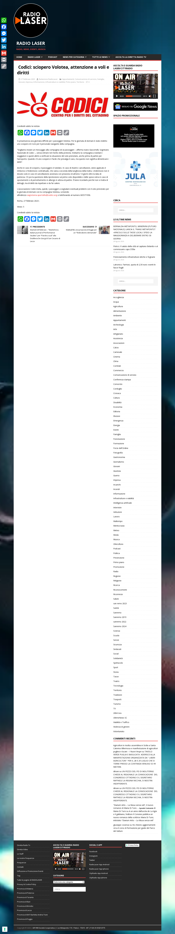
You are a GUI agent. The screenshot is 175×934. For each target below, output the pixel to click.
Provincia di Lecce (24, 910)
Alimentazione (119, 311)
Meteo (116, 530)
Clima (115, 361)
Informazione (39, 82)
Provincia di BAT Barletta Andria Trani (32, 914)
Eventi (116, 429)
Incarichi (117, 484)
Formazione (118, 443)
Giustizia (117, 471)
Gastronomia (119, 457)
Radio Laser (34, 57)
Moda (116, 535)
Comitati (117, 366)
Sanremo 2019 (119, 617)
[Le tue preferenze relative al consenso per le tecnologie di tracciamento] (4, 929)
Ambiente (117, 315)
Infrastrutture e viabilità (55, 82)
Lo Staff (20, 854)
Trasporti (117, 699)
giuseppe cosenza (121, 825)
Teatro (116, 681)
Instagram (93, 856)
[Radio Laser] (31, 36)
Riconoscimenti (120, 589)
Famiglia (100, 79)
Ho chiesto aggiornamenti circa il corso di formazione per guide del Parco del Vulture (134, 828)
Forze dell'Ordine (120, 448)
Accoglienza (118, 297)
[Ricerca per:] (136, 210)
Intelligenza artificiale (122, 503)
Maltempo (117, 521)
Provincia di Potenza (25, 893)
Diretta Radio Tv (23, 845)
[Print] (4, 59)
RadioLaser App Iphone (99, 869)
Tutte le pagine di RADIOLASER (29, 880)
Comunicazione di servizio (86, 79)
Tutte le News (100, 57)
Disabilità (117, 402)
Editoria (116, 411)
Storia (116, 672)
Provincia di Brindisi (25, 906)
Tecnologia (118, 685)
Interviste (117, 507)
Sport (115, 667)
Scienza (116, 631)
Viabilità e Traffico (121, 722)
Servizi (116, 640)
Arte (115, 329)
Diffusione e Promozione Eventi (30, 871)
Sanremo (117, 612)
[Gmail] (4, 53)
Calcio (116, 347)
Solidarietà (118, 658)
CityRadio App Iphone (98, 877)
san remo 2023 (120, 603)
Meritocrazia (118, 525)
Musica (116, 539)
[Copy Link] (4, 66)
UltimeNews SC (120, 717)
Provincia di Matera (25, 888)
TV (114, 708)
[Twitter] (4, 40)
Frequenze (21, 862)
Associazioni (118, 343)
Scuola (116, 635)
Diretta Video (22, 849)
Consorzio (117, 384)
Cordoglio (117, 388)
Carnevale (117, 352)
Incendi (116, 489)
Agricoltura (118, 306)
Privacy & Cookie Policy (26, 884)
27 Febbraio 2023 (28, 79)
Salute (116, 598)
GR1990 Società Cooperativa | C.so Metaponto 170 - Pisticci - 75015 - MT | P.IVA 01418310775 (69, 928)
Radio (115, 571)
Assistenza (118, 338)
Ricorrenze (118, 594)
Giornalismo (118, 461)
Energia (116, 425)
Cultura (116, 397)
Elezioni (116, 416)
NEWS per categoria (73, 57)
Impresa (29, 82)
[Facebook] (4, 27)
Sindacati (117, 649)
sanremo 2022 (119, 621)
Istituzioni (117, 512)
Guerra (116, 475)
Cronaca (117, 393)
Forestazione (119, 439)
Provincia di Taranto (25, 897)
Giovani (21, 82)
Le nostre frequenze (25, 858)
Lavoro (116, 516)
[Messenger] (4, 33)
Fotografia (118, 452)
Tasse (116, 676)
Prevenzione (118, 557)
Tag (18, 875)
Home (19, 57)
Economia (117, 407)
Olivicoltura (118, 544)
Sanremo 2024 (119, 626)
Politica (116, 553)
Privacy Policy (133, 845)
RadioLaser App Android (99, 864)
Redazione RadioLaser (48, 79)
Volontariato (118, 731)
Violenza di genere (121, 726)
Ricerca (116, 585)
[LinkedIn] (4, 46)
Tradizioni (117, 695)
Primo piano (71, 82)
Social (116, 653)
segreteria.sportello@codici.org (42, 195)
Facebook (93, 851)
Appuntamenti (68, 79)
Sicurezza (117, 644)
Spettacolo (118, 663)
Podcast (52, 57)
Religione (117, 580)
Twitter (92, 860)
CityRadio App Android (98, 873)
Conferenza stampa (122, 379)
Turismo (117, 704)
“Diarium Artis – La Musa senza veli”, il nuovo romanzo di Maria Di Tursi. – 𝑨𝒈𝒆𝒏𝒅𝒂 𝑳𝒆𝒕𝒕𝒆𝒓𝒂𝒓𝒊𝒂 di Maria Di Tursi (134, 808)
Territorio (80, 82)
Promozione (118, 567)
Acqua (116, 302)
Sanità (116, 608)
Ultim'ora (117, 713)
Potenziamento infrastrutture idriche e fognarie (134, 257)
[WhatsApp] (4, 20)
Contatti (20, 867)
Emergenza (118, 420)
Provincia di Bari (23, 901)
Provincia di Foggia (24, 919)
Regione (117, 576)
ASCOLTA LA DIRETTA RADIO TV (131, 57)
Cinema (116, 356)
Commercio (118, 370)
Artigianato (118, 334)
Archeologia (118, 324)
